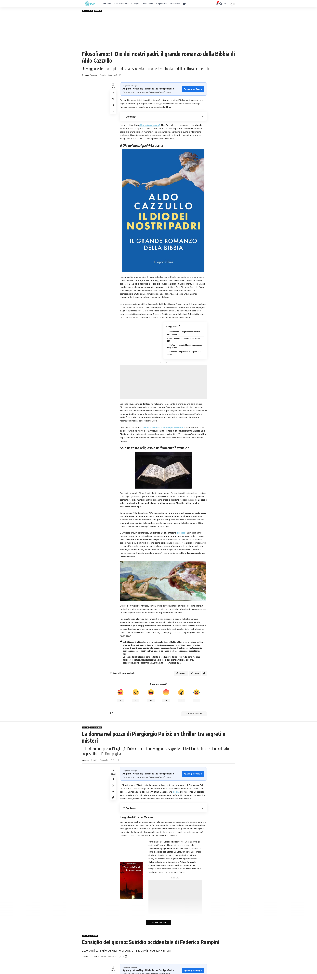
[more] (190, 3)
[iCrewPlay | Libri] (90, 3)
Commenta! (112, 75)
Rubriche (98, 11)
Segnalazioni (96, 727)
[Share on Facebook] (113, 93)
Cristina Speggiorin (89, 956)
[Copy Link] (113, 111)
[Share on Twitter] (113, 99)
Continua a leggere (158, 922)
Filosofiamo (87, 11)
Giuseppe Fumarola (89, 75)
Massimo (85, 760)
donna (176, 792)
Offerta (94, 935)
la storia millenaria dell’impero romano (163, 427)
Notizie (86, 727)
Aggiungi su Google (193, 89)
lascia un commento (195, 714)
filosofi (181, 533)
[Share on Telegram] (113, 105)
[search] (220, 3)
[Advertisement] (158, 31)
